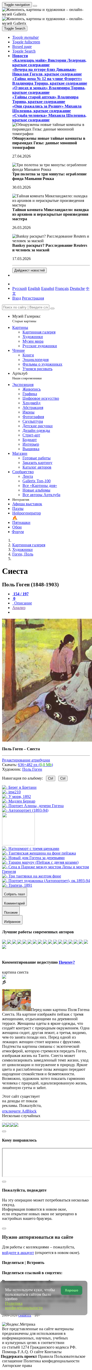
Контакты (53, 1352)
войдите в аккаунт (18, 1252)
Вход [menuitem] (16, 298)
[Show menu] (35, 6)
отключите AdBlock (19, 1111)
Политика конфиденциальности (51, 1361)
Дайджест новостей (29, 270)
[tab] (20, 594)
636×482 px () (35, 764)
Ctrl (50, 778)
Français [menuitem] (62, 288)
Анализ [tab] (18, 607)
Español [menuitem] (47, 288)
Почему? (67, 962)
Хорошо (71, 1290)
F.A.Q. (24, 1352)
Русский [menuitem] (19, 288)
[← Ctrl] (25, 810)
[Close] (52, 308)
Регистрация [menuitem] (33, 298)
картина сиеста (15, 972)
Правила (46, 1356)
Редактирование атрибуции (26, 760)
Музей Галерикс (26, 318)
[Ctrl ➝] (30, 848)
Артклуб (27, 375)
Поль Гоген (32, 769)
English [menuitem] (34, 288)
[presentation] (51, 612)
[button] (25, 37)
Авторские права (17, 1365)
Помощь (10, 1352)
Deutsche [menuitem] (77, 288)
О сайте (37, 1352)
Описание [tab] (22, 603)
